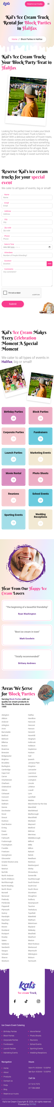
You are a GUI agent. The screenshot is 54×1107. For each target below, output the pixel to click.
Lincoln (31, 783)
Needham (32, 858)
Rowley (4, 937)
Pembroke (6, 903)
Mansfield (32, 807)
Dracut (4, 817)
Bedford (5, 735)
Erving (4, 828)
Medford (31, 828)
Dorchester (6, 811)
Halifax (31, 715)
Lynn (30, 793)
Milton (30, 848)
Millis (30, 845)
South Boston (33, 882)
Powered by (27, 1104)
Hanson (31, 729)
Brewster (5, 752)
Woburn (31, 957)
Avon (4, 729)
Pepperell (5, 906)
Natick (30, 855)
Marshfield (32, 817)
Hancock (31, 722)
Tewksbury (32, 910)
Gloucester (6, 858)
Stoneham (32, 893)
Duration (7, 261)
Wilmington (32, 954)
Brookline (5, 763)
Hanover (31, 725)
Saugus (5, 951)
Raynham (5, 920)
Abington (5, 715)
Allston (4, 718)
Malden (31, 800)
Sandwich (6, 947)
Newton (5, 869)
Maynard (31, 824)
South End (32, 886)
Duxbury (5, 821)
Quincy (4, 913)
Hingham (32, 739)
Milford (31, 841)
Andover (5, 722)
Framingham (7, 845)
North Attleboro (8, 879)
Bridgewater (7, 756)
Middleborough (34, 838)
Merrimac (32, 834)
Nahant (31, 852)
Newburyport (33, 865)
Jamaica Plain (34, 763)
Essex (4, 831)
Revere (4, 927)
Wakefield (32, 916)
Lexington (32, 780)
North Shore (6, 889)
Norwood (5, 896)
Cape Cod (5, 773)
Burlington (6, 766)
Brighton (5, 759)
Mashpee (32, 821)
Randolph (5, 916)
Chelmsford (6, 787)
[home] (6, 4)
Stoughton (32, 896)
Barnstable (6, 732)
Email (6, 203)
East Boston (7, 824)
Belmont (5, 739)
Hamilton (32, 718)
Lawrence (32, 773)
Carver (4, 776)
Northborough (7, 882)
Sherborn (5, 961)
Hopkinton (32, 749)
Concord (5, 797)
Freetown (5, 852)
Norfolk (5, 872)
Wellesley (31, 930)
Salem (4, 940)
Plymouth (5, 910)
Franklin (5, 848)
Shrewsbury (33, 872)
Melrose (31, 831)
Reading (5, 923)
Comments (8, 269)
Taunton (31, 906)
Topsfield (31, 913)
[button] (48, 4)
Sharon (4, 957)
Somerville (32, 875)
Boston (4, 746)
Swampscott (33, 903)
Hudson (31, 752)
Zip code (7, 228)
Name (6, 195)
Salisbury (5, 944)
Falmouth (5, 838)
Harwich (31, 732)
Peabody (5, 899)
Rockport (5, 934)
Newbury (31, 862)
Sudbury (31, 899)
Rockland (5, 930)
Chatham (5, 783)
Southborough (34, 879)
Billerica (5, 742)
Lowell (30, 790)
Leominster (32, 776)
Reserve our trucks (34, 4)
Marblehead (33, 811)
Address (7, 211)
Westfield (32, 934)
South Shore (33, 889)
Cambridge (6, 770)
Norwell (5, 893)
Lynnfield (31, 797)
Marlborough (33, 814)
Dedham (5, 804)
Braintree (5, 749)
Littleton (31, 787)
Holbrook (32, 742)
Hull (29, 756)
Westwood (32, 947)
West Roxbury (33, 944)
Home (14, 39)
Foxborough (7, 841)
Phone (7, 236)
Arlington (5, 725)
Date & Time (9, 244)
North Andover (8, 875)
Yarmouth (32, 961)
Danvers (5, 800)
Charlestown (7, 780)
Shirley (30, 869)
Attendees (8, 252)
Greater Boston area (10, 862)
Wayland (31, 927)
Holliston (31, 746)
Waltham (31, 920)
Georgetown (7, 855)
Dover (4, 814)
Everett (4, 834)
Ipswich (31, 759)
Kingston (31, 766)
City (5, 219)
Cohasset (5, 793)
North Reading (7, 886)
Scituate (5, 954)
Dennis (4, 807)
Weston (31, 940)
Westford (32, 937)
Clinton (4, 790)
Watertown (32, 923)
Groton (4, 865)
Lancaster (32, 770)
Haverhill (31, 735)
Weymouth (32, 951)
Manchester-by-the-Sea (37, 804)
